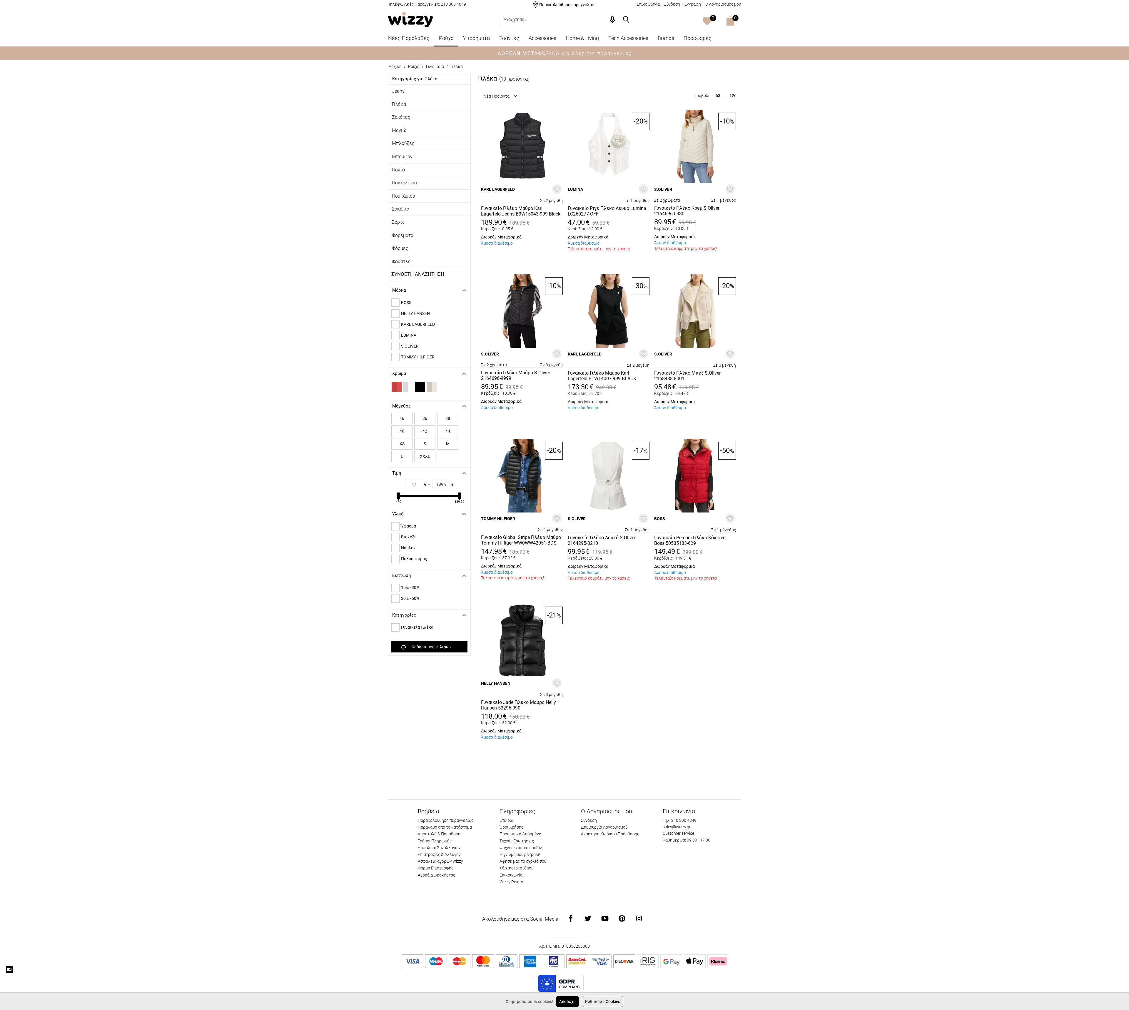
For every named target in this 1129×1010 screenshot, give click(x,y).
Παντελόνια (404, 183)
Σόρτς (398, 222)
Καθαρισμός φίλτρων (432, 647)
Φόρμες (400, 248)
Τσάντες (509, 38)
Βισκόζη (409, 537)
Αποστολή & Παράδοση (439, 834)
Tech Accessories (628, 38)
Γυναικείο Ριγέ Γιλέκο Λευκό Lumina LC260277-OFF (607, 211)
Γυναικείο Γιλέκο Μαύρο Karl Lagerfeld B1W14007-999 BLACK (602, 375)
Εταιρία (506, 820)
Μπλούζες (403, 143)
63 (718, 95)
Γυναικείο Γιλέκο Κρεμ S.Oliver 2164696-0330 (686, 210)
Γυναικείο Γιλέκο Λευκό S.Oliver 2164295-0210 (602, 540)
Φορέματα (402, 235)
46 (402, 418)
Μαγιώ (399, 130)
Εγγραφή (692, 4)
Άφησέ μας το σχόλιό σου (523, 861)
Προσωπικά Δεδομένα (520, 834)
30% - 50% (410, 598)
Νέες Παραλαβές (409, 38)
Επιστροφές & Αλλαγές (439, 854)
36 (424, 418)
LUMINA (408, 335)
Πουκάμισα (403, 196)
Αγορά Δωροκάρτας (436, 875)
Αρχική (395, 66)
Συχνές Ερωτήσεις (517, 841)
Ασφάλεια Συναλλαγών (439, 847)
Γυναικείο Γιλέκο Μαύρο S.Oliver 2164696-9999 (515, 375)
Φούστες (401, 261)
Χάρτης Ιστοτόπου (516, 868)
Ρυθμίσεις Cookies (602, 1001)
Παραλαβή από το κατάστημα (445, 827)
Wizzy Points (511, 881)
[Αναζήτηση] (626, 19)
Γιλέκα (399, 104)
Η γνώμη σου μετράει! (520, 854)
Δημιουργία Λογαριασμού (604, 827)
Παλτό (398, 170)
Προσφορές (698, 38)
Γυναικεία (435, 66)
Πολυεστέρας (414, 558)
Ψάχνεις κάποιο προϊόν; (521, 847)
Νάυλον (408, 547)
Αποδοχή (567, 1001)
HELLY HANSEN (415, 313)
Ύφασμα (408, 526)
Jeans (398, 91)
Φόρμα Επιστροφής (435, 868)
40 (402, 431)
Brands (666, 38)
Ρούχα (446, 38)
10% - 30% (410, 587)
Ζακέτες (401, 117)
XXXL (425, 456)
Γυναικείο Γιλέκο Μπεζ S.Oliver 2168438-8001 (687, 375)
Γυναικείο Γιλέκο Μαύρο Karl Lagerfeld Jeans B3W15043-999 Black (520, 211)
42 (424, 431)
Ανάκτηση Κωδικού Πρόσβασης (610, 834)
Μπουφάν (402, 156)
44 (447, 431)
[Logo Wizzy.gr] (410, 19)
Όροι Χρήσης (511, 827)
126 (732, 95)
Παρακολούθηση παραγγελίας (567, 4)
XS (402, 443)
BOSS (406, 302)
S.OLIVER (410, 346)
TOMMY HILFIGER (418, 357)
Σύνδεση (672, 4)
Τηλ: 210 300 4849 (680, 820)
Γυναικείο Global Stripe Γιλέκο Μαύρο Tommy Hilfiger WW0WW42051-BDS (521, 540)
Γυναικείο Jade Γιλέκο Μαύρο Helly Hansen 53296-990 (518, 705)
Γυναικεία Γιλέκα (417, 627)
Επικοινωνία (648, 4)
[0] (707, 21)
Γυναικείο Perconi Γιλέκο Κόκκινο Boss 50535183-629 (690, 540)
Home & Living (582, 38)
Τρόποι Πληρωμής (435, 841)
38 (447, 418)
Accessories (542, 38)
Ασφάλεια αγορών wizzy (440, 861)
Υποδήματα (476, 38)
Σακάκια (400, 209)
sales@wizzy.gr (677, 826)
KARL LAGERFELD (418, 324)
